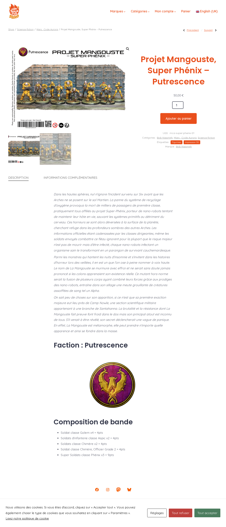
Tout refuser (180, 513)
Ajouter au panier (179, 118)
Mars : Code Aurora (47, 29)
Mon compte (164, 11)
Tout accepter (207, 513)
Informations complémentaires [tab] (70, 177)
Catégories (139, 11)
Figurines (176, 142)
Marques (116, 11)
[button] (127, 49)
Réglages (157, 513)
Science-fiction (25, 29)
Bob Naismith (165, 137)
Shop (11, 29)
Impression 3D (192, 142)
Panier (186, 11)
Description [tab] (18, 177)
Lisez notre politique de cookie (27, 518)
